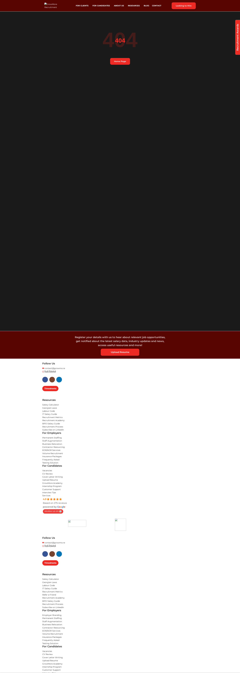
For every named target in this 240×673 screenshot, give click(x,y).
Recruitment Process (52, 426)
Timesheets (50, 388)
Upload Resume (120, 352)
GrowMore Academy (52, 483)
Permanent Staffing (52, 437)
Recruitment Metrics (52, 417)
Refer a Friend (49, 595)
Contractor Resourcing (53, 447)
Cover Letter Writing (52, 477)
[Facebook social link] (45, 379)
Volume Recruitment (52, 453)
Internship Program (52, 486)
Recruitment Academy (53, 420)
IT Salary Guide (49, 414)
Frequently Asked (50, 459)
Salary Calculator (50, 404)
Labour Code (48, 411)
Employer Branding (52, 615)
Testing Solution (50, 462)
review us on (52, 511)
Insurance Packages (52, 456)
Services (46, 495)
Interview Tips (49, 492)
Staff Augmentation (52, 441)
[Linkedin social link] (59, 379)
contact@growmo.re (55, 368)
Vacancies (47, 470)
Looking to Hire (184, 5)
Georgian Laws (49, 408)
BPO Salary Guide (51, 423)
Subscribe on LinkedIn (53, 430)
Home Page (120, 61)
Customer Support (51, 489)
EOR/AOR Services (51, 450)
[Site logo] (55, 5)
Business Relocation (52, 444)
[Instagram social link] (52, 379)
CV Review (47, 474)
